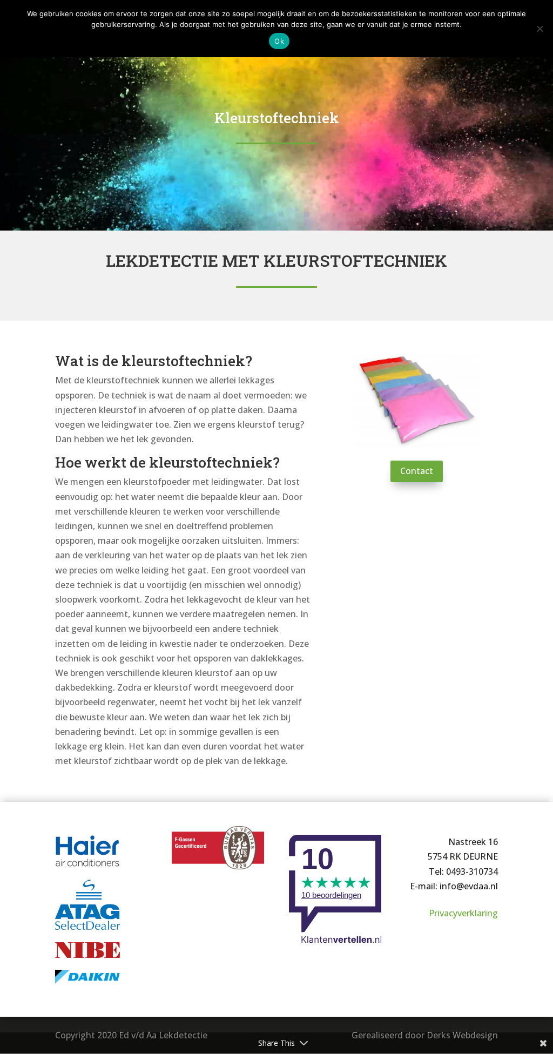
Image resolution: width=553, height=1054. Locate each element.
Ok (279, 41)
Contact (416, 471)
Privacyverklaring (463, 913)
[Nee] (539, 28)
